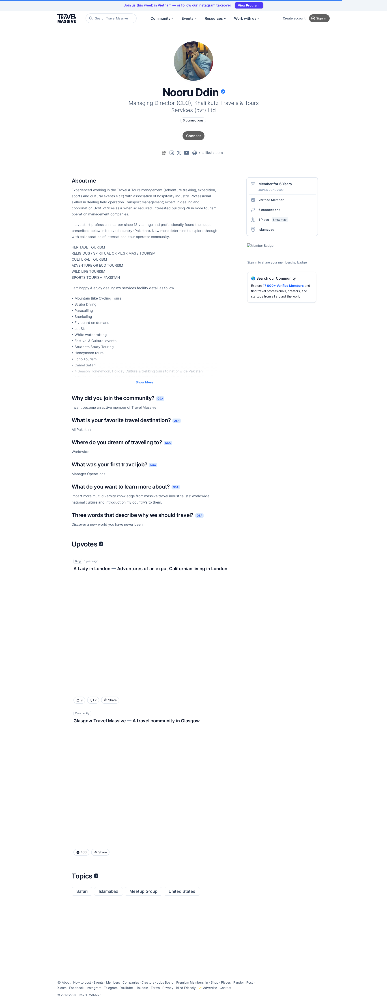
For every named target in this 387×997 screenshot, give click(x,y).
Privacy (167, 988)
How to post (82, 982)
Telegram (111, 988)
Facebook (76, 988)
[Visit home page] (66, 18)
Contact (225, 988)
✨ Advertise (207, 988)
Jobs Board (165, 982)
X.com (62, 988)
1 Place (272, 219)
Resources (214, 18)
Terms (155, 988)
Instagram (93, 988)
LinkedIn (141, 988)
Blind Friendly (186, 988)
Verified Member (271, 200)
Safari (82, 891)
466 (84, 852)
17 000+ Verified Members (283, 285)
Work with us (245, 18)
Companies (131, 982)
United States (182, 891)
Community (160, 18)
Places (226, 982)
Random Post (243, 982)
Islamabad (108, 891)
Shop (214, 982)
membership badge (292, 262)
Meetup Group (143, 891)
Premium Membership (192, 982)
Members (113, 982)
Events (188, 18)
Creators (148, 982)
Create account (294, 18)
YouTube (126, 988)
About (66, 982)
